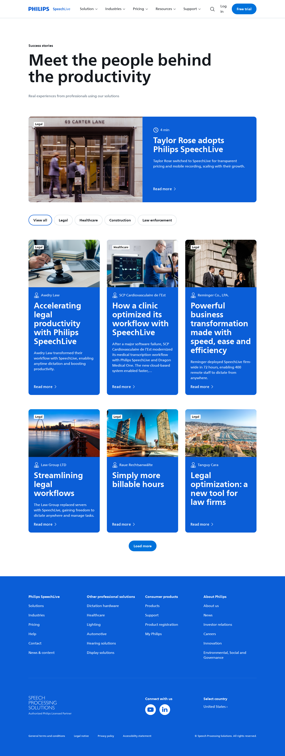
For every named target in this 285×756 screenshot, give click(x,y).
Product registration (161, 624)
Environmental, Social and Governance (225, 655)
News (208, 615)
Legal (63, 220)
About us (211, 605)
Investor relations (218, 624)
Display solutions (100, 652)
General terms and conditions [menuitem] (46, 736)
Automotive (97, 634)
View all (40, 220)
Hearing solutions (101, 643)
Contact (34, 643)
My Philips (153, 634)
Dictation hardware (103, 605)
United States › (216, 707)
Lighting (94, 624)
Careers (210, 634)
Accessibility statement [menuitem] (137, 736)
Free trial (244, 9)
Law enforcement (157, 220)
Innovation (213, 643)
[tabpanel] (142, 395)
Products (152, 605)
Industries (36, 615)
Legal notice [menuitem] (81, 736)
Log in (223, 9)
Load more (143, 546)
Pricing (34, 624)
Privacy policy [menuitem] (106, 736)
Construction (120, 220)
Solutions (36, 605)
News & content (41, 652)
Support (152, 615)
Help (32, 634)
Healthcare (88, 220)
